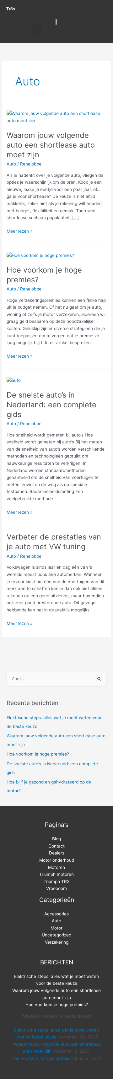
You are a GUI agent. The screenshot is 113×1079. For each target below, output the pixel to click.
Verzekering (56, 942)
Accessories (56, 913)
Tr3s (10, 9)
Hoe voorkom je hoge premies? (38, 753)
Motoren (56, 867)
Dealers (56, 852)
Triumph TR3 (57, 881)
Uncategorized (56, 934)
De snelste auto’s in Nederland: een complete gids (51, 404)
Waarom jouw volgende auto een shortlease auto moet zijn (51, 145)
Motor (56, 927)
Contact (56, 846)
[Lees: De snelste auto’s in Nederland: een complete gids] (14, 379)
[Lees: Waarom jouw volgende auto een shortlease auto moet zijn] (56, 116)
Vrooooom (56, 888)
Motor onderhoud (56, 860)
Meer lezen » (19, 231)
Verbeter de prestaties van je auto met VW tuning (54, 541)
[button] (37, 31)
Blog (56, 838)
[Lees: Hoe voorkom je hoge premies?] (40, 255)
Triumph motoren (56, 874)
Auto (11, 163)
